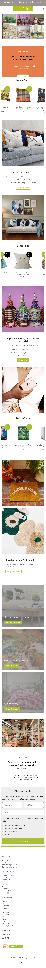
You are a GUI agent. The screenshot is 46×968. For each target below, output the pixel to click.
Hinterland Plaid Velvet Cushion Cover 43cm (23, 108)
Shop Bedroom (12, 709)
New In (4, 901)
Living (4, 910)
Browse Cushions (13, 622)
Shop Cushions (23, 187)
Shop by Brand (7, 926)
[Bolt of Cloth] (23, 8)
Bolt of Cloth (19, 958)
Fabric (4, 919)
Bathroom (5, 915)
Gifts (3, 904)
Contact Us (6, 877)
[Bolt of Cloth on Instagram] (8, 938)
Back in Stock (23, 418)
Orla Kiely (5, 924)
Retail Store (6, 863)
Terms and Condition (9, 867)
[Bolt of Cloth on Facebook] (5, 938)
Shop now (23, 76)
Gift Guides (6, 884)
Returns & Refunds (9, 891)
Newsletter (6, 934)
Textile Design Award (9, 865)
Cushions (5, 906)
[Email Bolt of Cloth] (3, 938)
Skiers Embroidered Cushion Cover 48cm (23, 274)
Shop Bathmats (13, 572)
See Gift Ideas (11, 666)
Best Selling (23, 245)
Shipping (5, 889)
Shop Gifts (23, 360)
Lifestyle (5, 917)
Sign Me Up (23, 841)
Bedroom (5, 912)
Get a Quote (6, 880)
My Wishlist (6, 893)
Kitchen (5, 908)
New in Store (23, 80)
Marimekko (6, 921)
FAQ (3, 886)
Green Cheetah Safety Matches (23, 446)
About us (5, 860)
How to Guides (7, 882)
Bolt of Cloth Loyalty (9, 875)
